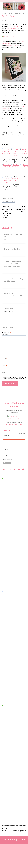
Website (4, 373)
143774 (6, 188)
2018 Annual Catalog (7, 13)
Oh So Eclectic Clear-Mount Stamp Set (6, 160)
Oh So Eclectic (12, 28)
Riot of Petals (9, 308)
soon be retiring (14, 26)
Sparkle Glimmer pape (12, 45)
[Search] (25, 473)
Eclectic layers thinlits (7, 198)
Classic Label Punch (15, 184)
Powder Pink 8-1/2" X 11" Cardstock (6, 173)
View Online (9, 424)
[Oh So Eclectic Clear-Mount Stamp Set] (6, 152)
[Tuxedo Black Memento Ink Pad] (15, 152)
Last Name (5, 449)
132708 (15, 161)
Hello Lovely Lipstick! (12, 249)
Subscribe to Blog (8, 459)
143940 (6, 161)
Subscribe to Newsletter (9, 457)
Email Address (6, 435)
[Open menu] (14, 1)
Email (4, 366)
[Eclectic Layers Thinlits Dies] (6, 180)
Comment (5, 334)
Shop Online (18, 424)
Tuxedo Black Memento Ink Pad (15, 160)
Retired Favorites (19, 13)
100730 (24, 174)
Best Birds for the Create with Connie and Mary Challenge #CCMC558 (7, 212)
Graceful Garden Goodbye (21, 209)
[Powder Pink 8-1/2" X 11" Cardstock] (6, 167)
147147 (24, 159)
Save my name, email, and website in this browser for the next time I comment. (14, 377)
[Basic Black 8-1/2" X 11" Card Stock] (15, 167)
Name (4, 358)
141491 (15, 185)
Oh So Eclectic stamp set (8, 201)
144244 (6, 174)
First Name (5, 444)
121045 (15, 174)
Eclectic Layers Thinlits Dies (6, 187)
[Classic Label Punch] (15, 179)
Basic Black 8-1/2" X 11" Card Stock (15, 173)
